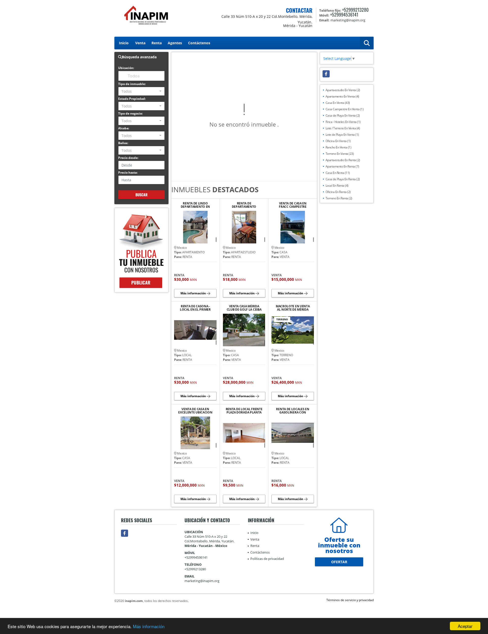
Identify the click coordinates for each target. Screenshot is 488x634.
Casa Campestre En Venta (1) (345, 109)
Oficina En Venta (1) (338, 141)
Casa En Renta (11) (338, 173)
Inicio (124, 42)
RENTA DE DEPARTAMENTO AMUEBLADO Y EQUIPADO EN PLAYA (244, 205)
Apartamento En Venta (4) (342, 96)
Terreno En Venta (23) (340, 153)
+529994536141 (344, 14)
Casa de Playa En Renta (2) (343, 179)
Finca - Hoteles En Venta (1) (343, 122)
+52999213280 (355, 9)
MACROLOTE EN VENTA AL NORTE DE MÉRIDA (293, 308)
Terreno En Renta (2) (339, 198)
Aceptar (465, 626)
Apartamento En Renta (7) (342, 166)
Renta (156, 42)
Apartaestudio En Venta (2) (343, 90)
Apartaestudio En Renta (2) (343, 160)
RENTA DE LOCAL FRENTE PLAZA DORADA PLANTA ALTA (244, 410)
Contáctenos (199, 42)
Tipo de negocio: (130, 113)
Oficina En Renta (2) (338, 192)
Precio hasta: (128, 172)
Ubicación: (126, 68)
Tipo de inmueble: (132, 84)
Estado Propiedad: (132, 99)
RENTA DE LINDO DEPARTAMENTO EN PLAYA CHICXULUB (195, 205)
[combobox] (141, 91)
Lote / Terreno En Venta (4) (343, 128)
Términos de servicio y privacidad (350, 600)
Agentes (175, 42)
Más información (148, 626)
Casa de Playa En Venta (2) (343, 115)
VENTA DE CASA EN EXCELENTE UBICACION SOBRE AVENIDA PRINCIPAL (195, 410)
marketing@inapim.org (202, 580)
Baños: (123, 143)
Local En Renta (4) (337, 185)
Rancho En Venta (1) (339, 147)
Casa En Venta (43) (338, 103)
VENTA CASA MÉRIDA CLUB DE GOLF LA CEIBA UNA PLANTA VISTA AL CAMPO (244, 308)
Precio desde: (128, 158)
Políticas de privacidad (267, 558)
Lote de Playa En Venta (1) (342, 134)
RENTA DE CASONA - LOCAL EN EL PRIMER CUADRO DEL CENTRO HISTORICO (195, 308)
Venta (140, 42)
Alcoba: (123, 128)
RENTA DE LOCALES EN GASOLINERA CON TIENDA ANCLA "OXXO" (293, 410)
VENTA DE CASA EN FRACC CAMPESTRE (293, 205)
